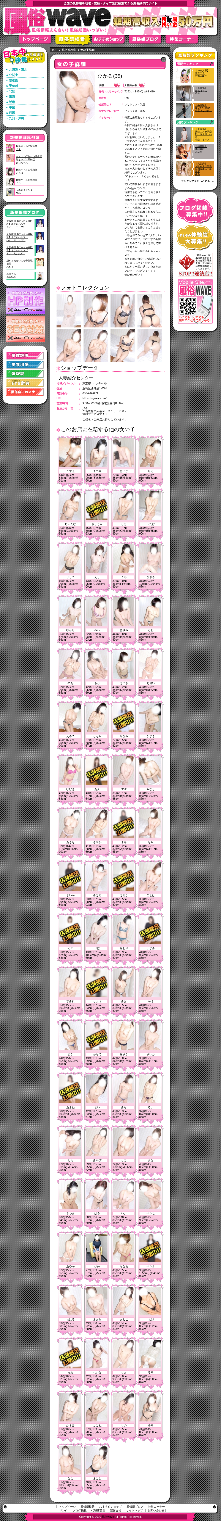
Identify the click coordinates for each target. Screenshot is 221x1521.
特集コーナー (156, 1506)
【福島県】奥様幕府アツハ (201, 149)
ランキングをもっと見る (195, 180)
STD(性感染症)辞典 (25, 383)
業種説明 (25, 356)
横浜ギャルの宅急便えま (26, 147)
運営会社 (115, 1510)
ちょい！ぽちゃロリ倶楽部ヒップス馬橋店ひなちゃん (29, 159)
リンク (63, 1510)
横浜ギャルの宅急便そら (26, 181)
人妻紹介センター (76, 377)
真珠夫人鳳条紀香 (11, 275)
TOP (54, 50)
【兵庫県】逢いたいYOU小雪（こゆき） (203, 108)
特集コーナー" (184, 40)
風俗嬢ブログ (147, 40)
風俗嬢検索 (73, 40)
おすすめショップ (110, 40)
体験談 (25, 374)
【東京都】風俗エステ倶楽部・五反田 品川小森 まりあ (203, 134)
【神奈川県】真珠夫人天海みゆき (202, 73)
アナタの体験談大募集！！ (195, 238)
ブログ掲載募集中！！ (195, 211)
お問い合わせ (156, 1510)
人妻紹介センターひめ (25, 191)
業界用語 (25, 365)
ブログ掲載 (80, 1510)
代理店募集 (98, 1510)
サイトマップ (134, 1510)
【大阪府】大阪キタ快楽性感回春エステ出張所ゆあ (203, 169)
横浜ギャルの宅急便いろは (26, 171)
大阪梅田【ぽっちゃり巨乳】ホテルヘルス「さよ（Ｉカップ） (19, 224)
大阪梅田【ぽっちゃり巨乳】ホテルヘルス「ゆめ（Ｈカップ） (19, 237)
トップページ (37, 40)
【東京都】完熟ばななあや (201, 90)
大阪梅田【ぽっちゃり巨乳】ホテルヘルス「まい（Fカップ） (19, 250)
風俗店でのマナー (25, 392)
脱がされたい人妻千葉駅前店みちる (19, 263)
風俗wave (108, 1516)
